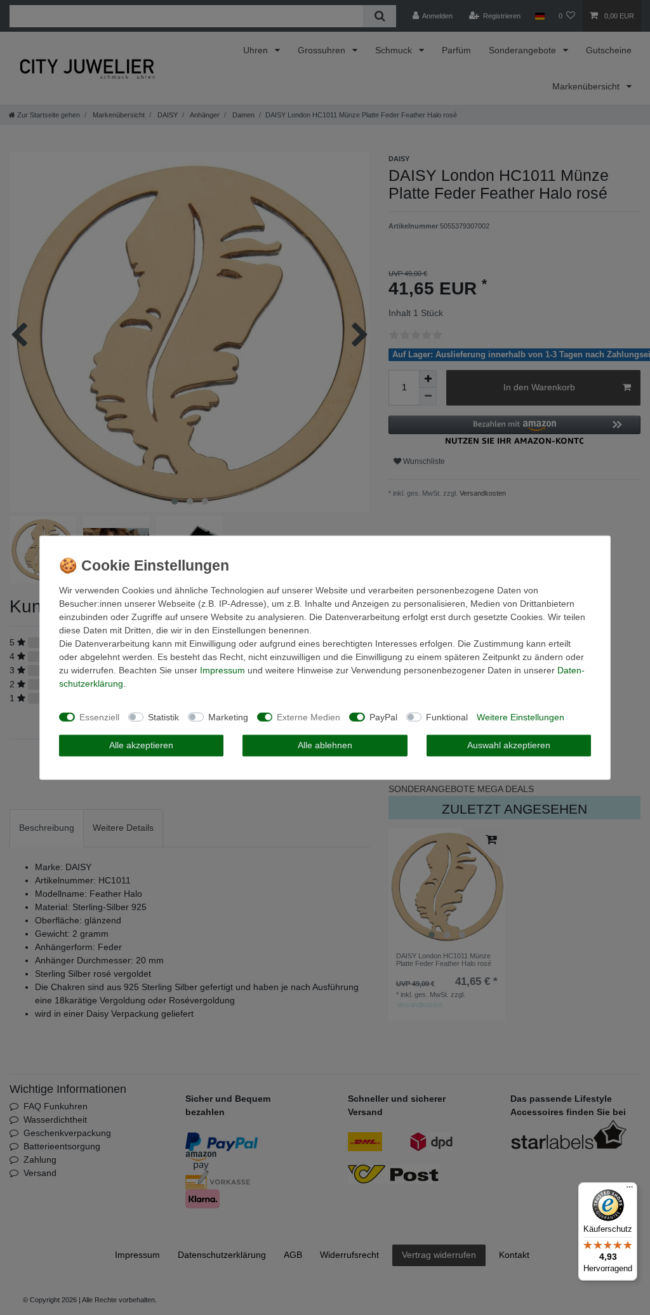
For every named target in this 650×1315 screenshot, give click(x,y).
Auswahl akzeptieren (508, 745)
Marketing (228, 716)
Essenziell (99, 716)
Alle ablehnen (325, 745)
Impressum (222, 670)
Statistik (163, 716)
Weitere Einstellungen (520, 716)
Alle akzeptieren (141, 745)
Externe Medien (308, 716)
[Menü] (629, 1190)
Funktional (447, 716)
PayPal (383, 716)
